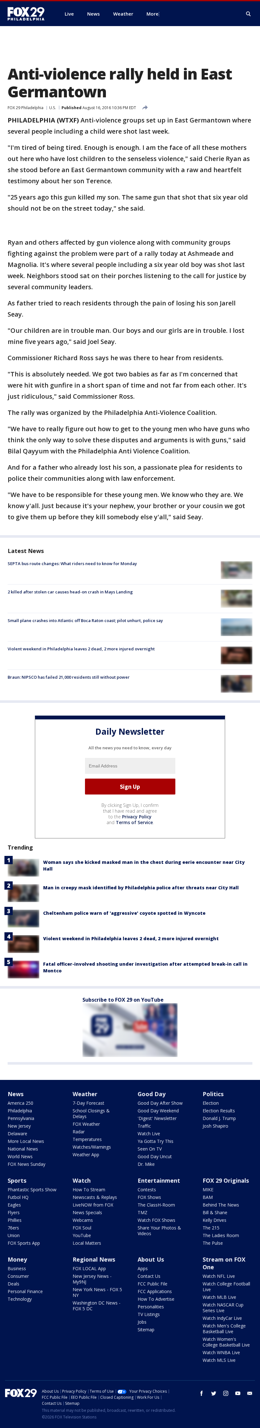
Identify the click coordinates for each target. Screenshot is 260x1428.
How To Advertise (156, 1299)
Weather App (86, 1155)
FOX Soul (82, 1228)
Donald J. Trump (219, 1118)
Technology (20, 1299)
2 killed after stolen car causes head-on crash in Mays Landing (70, 592)
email (250, 1393)
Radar (79, 1132)
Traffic (144, 1126)
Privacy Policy (137, 817)
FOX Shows (149, 1197)
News (15, 1094)
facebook (202, 1393)
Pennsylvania (21, 1118)
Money (17, 1259)
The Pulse (213, 1243)
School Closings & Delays (91, 1113)
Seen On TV (150, 1149)
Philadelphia (20, 1111)
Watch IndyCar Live (222, 1318)
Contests (147, 1189)
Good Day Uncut (155, 1156)
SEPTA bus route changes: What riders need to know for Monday (72, 563)
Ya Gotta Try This (155, 1141)
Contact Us (149, 1276)
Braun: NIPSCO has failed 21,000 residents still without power (69, 677)
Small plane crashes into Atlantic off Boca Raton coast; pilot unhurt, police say (85, 620)
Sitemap (146, 1329)
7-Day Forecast (88, 1103)
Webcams (83, 1220)
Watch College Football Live (226, 1286)
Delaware (17, 1133)
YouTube (82, 1235)
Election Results (219, 1111)
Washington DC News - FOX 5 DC (96, 1306)
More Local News (26, 1141)
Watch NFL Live (219, 1276)
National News (23, 1149)
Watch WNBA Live (221, 1352)
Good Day (152, 1094)
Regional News (94, 1259)
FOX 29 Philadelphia (25, 107)
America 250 (20, 1103)
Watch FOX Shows (156, 1220)
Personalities (151, 1307)
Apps (143, 1268)
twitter (214, 1393)
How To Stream (89, 1189)
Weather (85, 1094)
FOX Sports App (24, 1243)
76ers (13, 1228)
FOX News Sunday (26, 1164)
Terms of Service (134, 822)
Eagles (14, 1205)
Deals (13, 1284)
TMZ (142, 1212)
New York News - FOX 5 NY (97, 1292)
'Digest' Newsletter (157, 1118)
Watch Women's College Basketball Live (226, 1342)
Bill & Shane (215, 1212)
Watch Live (149, 1133)
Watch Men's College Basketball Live (224, 1328)
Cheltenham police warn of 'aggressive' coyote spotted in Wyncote (124, 913)
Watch (82, 1180)
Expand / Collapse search (248, 14)
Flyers (14, 1212)
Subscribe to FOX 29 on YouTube (123, 999)
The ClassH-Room (156, 1205)
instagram (226, 1393)
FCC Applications (155, 1291)
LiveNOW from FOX (93, 1205)
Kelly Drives (214, 1220)
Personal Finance (25, 1291)
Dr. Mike (146, 1164)
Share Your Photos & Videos (159, 1230)
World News (20, 1156)
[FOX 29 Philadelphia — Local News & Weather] (28, 13)
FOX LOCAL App (89, 1268)
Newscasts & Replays (95, 1197)
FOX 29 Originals (226, 1180)
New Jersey (19, 1126)
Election (211, 1103)
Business (17, 1268)
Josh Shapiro (215, 1126)
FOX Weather (86, 1124)
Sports (17, 1180)
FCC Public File (152, 1284)
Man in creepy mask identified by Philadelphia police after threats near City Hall (141, 888)
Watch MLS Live (219, 1360)
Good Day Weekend (158, 1111)
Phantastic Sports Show (32, 1189)
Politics (213, 1094)
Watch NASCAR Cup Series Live (223, 1307)
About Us (151, 1259)
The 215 (211, 1228)
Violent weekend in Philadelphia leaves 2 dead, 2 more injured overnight (81, 649)
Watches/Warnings (92, 1147)
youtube (238, 1393)
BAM (208, 1197)
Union (14, 1235)
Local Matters (87, 1243)
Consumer (18, 1276)
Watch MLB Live (219, 1297)
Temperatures (87, 1139)
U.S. (52, 107)
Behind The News (221, 1205)
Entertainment (159, 1180)
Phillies (15, 1220)
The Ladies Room (221, 1235)
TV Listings (149, 1314)
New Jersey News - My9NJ (92, 1279)
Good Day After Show (160, 1103)
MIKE (208, 1189)
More (152, 13)
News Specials (87, 1212)
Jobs (142, 1322)
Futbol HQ (18, 1197)
